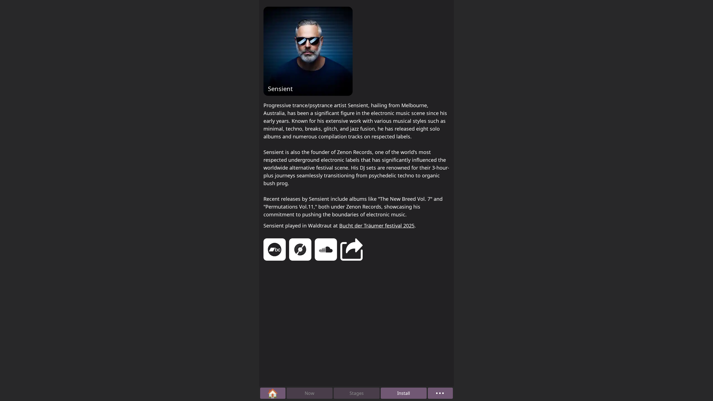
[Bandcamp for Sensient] (274, 250)
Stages (357, 393)
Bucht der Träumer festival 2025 (376, 225)
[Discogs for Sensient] (300, 250)
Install (403, 393)
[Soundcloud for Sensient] (326, 250)
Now (309, 393)
